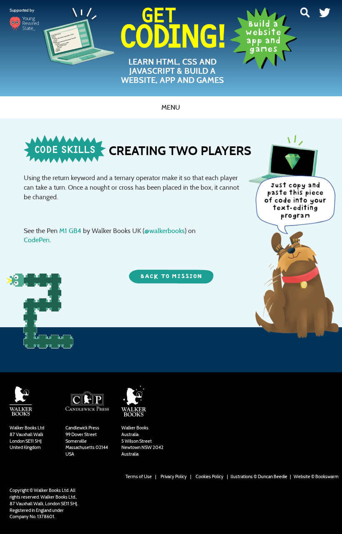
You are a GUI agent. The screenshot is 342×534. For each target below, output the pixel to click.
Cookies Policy (210, 476)
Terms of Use (139, 476)
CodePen (37, 240)
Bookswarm (327, 476)
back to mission (171, 276)
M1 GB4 (70, 231)
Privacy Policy (174, 476)
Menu (170, 107)
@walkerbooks (164, 231)
